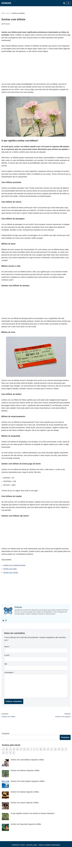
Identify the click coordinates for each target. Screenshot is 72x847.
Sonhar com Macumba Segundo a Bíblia (26, 824)
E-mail (7, 655)
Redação (7, 24)
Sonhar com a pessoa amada (14, 565)
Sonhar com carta (10, 569)
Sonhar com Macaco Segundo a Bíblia (25, 770)
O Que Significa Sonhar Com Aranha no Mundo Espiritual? (32, 813)
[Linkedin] (3, 621)
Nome (7, 647)
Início (3, 13)
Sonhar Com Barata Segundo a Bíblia (25, 792)
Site (5, 664)
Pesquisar (5, 733)
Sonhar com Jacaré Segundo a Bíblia (25, 803)
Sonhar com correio (10, 572)
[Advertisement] (36, 69)
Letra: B (8, 13)
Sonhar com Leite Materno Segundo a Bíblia (27, 760)
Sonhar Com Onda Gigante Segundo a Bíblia (27, 781)
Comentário (9, 672)
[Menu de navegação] (68, 3)
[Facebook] (6, 621)
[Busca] (64, 3)
